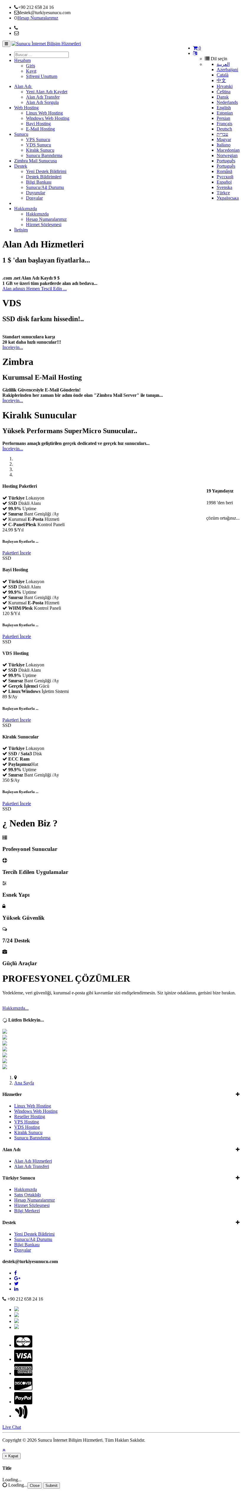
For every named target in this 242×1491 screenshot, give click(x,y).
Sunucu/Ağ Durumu (45, 187)
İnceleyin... (12, 347)
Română (224, 171)
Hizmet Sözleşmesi (43, 224)
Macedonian (228, 150)
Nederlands (227, 102)
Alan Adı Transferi (31, 1166)
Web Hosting (26, 107)
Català (222, 74)
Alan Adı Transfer (43, 96)
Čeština (223, 91)
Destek (20, 166)
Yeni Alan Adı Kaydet (46, 91)
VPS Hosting (26, 1121)
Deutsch (224, 128)
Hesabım (22, 60)
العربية (223, 64)
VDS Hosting (27, 1127)
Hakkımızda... (15, 1008)
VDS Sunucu (38, 144)
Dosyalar (34, 197)
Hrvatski (225, 86)
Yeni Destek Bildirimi (46, 171)
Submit (51, 1485)
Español (224, 182)
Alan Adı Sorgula (42, 102)
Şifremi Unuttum (41, 76)
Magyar (224, 139)
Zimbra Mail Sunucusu (35, 160)
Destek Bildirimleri (43, 176)
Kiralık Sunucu (40, 150)
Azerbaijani (227, 69)
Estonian (225, 112)
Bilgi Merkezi (27, 1210)
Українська (228, 197)
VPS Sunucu (38, 139)
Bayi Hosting (38, 123)
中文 (221, 80)
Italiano (223, 144)
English (224, 107)
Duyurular (35, 192)
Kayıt (31, 71)
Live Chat (11, 1427)
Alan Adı (23, 86)
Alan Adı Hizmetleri (33, 1161)
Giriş (30, 65)
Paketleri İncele (16, 552)
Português (226, 160)
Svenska (224, 187)
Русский (225, 176)
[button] (3, 1450)
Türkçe (223, 192)
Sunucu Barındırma (44, 155)
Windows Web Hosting (47, 118)
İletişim (21, 229)
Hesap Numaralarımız (46, 219)
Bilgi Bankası (38, 182)
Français (224, 123)
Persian (223, 118)
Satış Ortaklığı (27, 1194)
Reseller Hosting (29, 1116)
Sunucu (21, 134)
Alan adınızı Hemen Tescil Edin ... (34, 288)
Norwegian (227, 155)
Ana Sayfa (24, 1082)
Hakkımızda (25, 208)
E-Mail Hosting (40, 128)
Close (35, 1485)
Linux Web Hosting (44, 112)
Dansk (223, 96)
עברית (222, 134)
